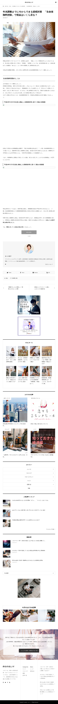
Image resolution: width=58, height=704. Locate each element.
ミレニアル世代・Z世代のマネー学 (29, 650)
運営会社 (32, 671)
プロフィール (48, 264)
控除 (16, 278)
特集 (29, 488)
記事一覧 (25, 675)
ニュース (29, 469)
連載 (24, 673)
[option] (11, 616)
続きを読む (29, 232)
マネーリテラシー (29, 477)
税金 (7, 278)
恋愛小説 (29, 484)
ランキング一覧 (50, 529)
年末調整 (13, 278)
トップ (31, 669)
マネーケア (29, 473)
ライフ (29, 480)
